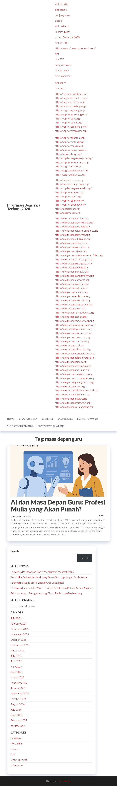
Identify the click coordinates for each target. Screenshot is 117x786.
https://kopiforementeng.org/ (71, 114)
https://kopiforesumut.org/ (69, 145)
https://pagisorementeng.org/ (71, 93)
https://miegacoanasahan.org (70, 316)
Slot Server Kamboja (20, 426)
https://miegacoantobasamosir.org (73, 304)
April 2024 (16, 714)
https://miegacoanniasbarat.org (72, 279)
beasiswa (16, 738)
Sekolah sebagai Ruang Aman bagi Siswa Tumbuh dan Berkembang (46, 593)
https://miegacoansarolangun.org (73, 365)
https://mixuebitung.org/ (68, 154)
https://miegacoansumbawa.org (72, 341)
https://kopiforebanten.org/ (70, 137)
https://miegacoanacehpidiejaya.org (74, 353)
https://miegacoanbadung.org (71, 287)
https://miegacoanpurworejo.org (72, 337)
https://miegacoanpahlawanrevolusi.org (76, 390)
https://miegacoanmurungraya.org (73, 263)
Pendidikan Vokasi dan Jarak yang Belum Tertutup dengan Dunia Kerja (49, 577)
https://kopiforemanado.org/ (70, 204)
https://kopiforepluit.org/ (68, 122)
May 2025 (16, 666)
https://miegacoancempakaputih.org (74, 378)
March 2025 (17, 677)
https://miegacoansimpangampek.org (75, 324)
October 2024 (18, 698)
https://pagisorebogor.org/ (69, 180)
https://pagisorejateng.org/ (70, 110)
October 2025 (18, 639)
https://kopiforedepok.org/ (69, 192)
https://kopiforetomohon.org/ (71, 126)
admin (28, 516)
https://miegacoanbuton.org (70, 308)
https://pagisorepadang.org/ (70, 106)
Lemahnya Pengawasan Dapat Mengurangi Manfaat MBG (42, 571)
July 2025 (16, 655)
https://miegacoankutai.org (69, 345)
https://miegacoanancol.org (70, 386)
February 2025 (19, 682)
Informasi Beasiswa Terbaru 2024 (23, 207)
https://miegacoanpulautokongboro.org (76, 230)
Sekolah (15, 748)
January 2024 (18, 725)
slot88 (58, 20)
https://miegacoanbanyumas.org (72, 234)
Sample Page (65, 418)
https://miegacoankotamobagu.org (73, 259)
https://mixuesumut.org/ (68, 212)
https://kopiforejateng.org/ (69, 141)
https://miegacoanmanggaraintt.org (74, 275)
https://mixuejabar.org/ (67, 208)
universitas (17, 765)
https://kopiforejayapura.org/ (71, 149)
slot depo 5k (61, 9)
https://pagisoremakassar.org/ (71, 170)
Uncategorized (19, 759)
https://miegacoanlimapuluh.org (72, 369)
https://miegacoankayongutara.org (74, 222)
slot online (60, 82)
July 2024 (16, 709)
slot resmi (60, 88)
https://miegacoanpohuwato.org (72, 226)
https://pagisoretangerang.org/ (72, 184)
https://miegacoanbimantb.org (71, 267)
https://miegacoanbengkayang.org (73, 374)
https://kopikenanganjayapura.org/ (73, 158)
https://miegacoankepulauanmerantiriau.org (79, 255)
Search (15, 551)
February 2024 (19, 720)
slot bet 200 (61, 4)
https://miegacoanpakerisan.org (72, 394)
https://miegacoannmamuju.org (71, 271)
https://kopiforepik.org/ (68, 118)
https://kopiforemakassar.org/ (71, 130)
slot (57, 53)
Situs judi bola (28, 418)
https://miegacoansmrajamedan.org (74, 406)
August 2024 (18, 704)
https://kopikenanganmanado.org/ (73, 188)
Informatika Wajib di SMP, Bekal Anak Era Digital (37, 582)
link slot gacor (62, 31)
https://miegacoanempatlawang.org (74, 320)
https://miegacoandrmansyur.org (72, 402)
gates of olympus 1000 (67, 37)
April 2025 (16, 671)
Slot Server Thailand (51, 426)
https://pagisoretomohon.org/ (71, 98)
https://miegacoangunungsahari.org (74, 382)
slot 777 (59, 59)
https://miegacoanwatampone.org (73, 328)
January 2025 (18, 688)
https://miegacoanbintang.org (71, 243)
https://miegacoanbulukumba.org (73, 238)
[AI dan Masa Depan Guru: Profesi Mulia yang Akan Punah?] (58, 470)
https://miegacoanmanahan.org (71, 218)
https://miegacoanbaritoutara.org (73, 333)
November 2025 (20, 634)
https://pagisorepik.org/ (68, 166)
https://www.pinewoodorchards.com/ (75, 48)
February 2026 (19, 623)
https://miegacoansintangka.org (72, 246)
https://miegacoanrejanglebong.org (74, 312)
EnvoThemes (64, 781)
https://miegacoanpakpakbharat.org (74, 357)
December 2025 (20, 629)
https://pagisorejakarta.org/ (70, 174)
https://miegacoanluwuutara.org (72, 300)
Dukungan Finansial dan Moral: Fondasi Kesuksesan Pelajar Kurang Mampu (51, 587)
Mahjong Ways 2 (87, 418)
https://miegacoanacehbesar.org (72, 296)
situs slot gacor (63, 75)
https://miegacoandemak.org (70, 361)
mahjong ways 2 (63, 64)
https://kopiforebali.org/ (68, 196)
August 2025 (18, 650)
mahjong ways (62, 15)
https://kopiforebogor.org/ (69, 200)
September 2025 (20, 645)
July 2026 (16, 618)
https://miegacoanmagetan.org (71, 283)
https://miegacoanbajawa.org (71, 251)
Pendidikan (17, 743)
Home (10, 418)
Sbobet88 (47, 418)
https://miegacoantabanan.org (71, 292)
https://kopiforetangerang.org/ (72, 162)
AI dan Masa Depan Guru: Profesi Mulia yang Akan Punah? (58, 505)
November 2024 (20, 693)
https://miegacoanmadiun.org (71, 398)
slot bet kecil (62, 70)
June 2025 (16, 661)
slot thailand (61, 26)
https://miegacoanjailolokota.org (73, 349)
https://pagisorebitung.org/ (70, 102)
